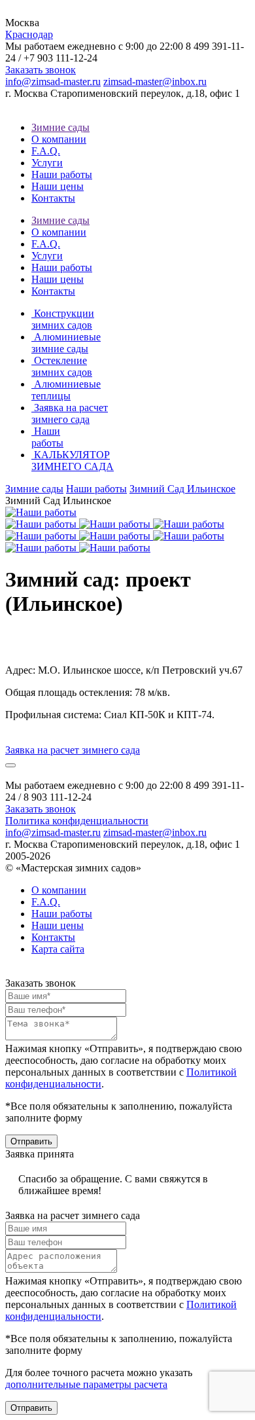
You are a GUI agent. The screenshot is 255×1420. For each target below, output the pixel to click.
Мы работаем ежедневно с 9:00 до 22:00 (94, 46)
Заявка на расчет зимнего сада (72, 1215)
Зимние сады (60, 127)
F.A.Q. (45, 150)
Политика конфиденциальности (76, 820)
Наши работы (61, 174)
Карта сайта (57, 949)
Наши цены (57, 186)
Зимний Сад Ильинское (182, 488)
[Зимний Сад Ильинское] (40, 512)
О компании (58, 139)
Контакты (53, 198)
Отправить (31, 1141)
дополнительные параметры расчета (86, 1384)
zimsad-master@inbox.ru (155, 81)
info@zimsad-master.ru (53, 81)
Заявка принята (39, 1153)
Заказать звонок (40, 69)
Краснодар (29, 34)
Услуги (47, 162)
